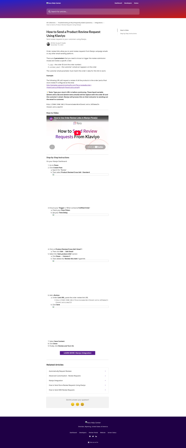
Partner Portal (93, 432)
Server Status (112, 432)
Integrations (99, 23)
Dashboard (118, 3)
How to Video (124, 30)
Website (102, 432)
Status (136, 3)
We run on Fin (94, 442)
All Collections (51, 23)
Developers (128, 3)
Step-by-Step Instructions (128, 33)
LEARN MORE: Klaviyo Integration (77, 353)
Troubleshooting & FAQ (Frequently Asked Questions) (75, 23)
